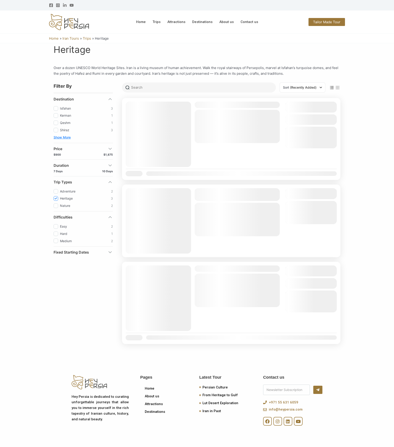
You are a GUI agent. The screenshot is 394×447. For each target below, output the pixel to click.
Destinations (202, 22)
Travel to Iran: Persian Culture (228, 268)
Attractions (176, 22)
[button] (326, 22)
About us (226, 22)
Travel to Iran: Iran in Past (223, 105)
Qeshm (220, 226)
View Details (311, 119)
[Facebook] (51, 5)
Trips (157, 22)
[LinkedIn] (65, 5)
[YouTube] (72, 5)
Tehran (233, 133)
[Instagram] (58, 5)
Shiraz (220, 133)
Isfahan (206, 133)
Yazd (245, 133)
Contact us (249, 22)
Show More (62, 137)
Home (141, 22)
